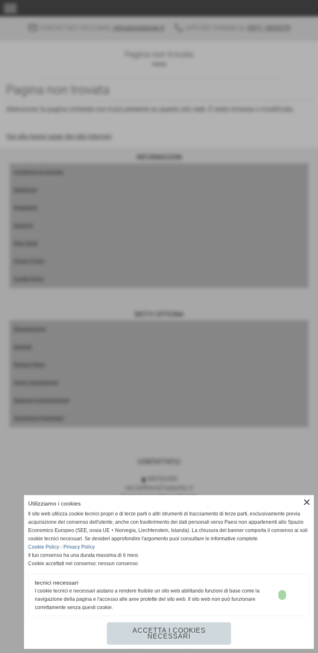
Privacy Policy (79, 547)
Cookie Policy (43, 547)
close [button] (307, 502)
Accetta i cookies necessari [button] (169, 633)
